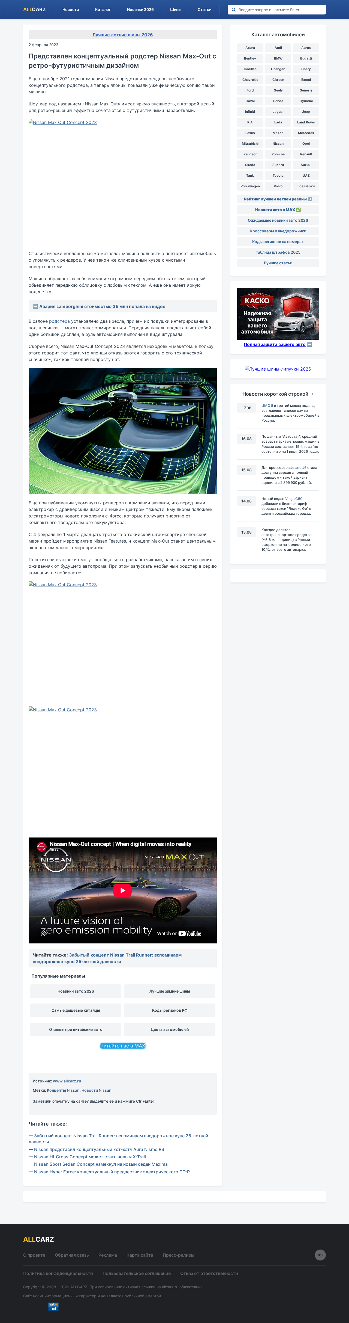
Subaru (278, 165)
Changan (278, 69)
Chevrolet (250, 80)
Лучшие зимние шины (169, 991)
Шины (175, 9)
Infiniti (250, 111)
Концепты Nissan (63, 1090)
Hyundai (306, 101)
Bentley (250, 58)
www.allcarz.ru (67, 1081)
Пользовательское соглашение (137, 1273)
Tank (250, 175)
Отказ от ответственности (209, 1273)
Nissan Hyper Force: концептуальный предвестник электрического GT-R (112, 1171)
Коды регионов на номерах (278, 241)
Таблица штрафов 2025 (278, 252)
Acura (250, 48)
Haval (250, 101)
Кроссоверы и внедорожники (278, 231)
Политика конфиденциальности (58, 1273)
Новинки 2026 (140, 9)
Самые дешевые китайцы (76, 1010)
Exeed (306, 80)
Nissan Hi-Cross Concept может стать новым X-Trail (90, 1156)
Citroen (278, 80)
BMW (278, 58)
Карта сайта (140, 1255)
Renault (306, 154)
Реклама (107, 1255)
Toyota (278, 175)
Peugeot (250, 154)
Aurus (306, 48)
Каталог (103, 9)
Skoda (250, 165)
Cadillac (250, 69)
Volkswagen (250, 186)
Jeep (306, 111)
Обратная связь (72, 1255)
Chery (306, 69)
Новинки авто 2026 (76, 991)
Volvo (278, 186)
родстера (59, 321)
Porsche (278, 154)
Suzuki (306, 165)
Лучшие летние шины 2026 (122, 34)
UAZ (306, 175)
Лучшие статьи (278, 263)
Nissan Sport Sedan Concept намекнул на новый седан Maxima (101, 1164)
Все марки (306, 186)
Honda (278, 101)
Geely (278, 90)
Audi (278, 48)
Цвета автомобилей (170, 1029)
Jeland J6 (298, 467)
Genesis (306, 90)
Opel (306, 143)
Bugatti (306, 58)
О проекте (34, 1255)
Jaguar (278, 111)
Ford (250, 90)
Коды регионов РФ (170, 1010)
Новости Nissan (97, 1090)
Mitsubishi (250, 143)
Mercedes (306, 133)
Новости (70, 9)
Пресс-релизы (178, 1255)
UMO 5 (267, 405)
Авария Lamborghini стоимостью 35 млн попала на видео (102, 306)
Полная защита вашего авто (275, 344)
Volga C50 (293, 498)
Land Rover (306, 122)
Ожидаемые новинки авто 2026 (278, 220)
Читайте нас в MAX (122, 1046)
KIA (250, 122)
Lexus (250, 133)
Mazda (278, 133)
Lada (278, 122)
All (34, 9)
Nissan (278, 143)
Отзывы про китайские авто (76, 1029)
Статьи (204, 9)
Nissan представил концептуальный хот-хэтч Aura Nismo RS (99, 1149)
